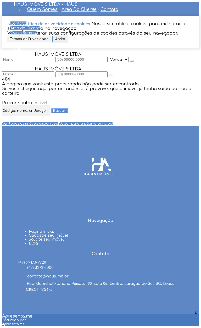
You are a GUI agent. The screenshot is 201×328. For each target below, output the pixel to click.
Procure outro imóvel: (25, 103)
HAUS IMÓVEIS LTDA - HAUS (45, 4)
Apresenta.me (17, 316)
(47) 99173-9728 (32, 262)
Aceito (60, 39)
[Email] (100, 211)
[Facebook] (100, 191)
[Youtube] (100, 201)
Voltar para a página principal (86, 123)
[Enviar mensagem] (132, 61)
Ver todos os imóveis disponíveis (30, 123)
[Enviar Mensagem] (111, 75)
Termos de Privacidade (29, 39)
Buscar (59, 111)
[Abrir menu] (1, 18)
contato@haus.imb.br (48, 276)
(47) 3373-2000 (40, 268)
